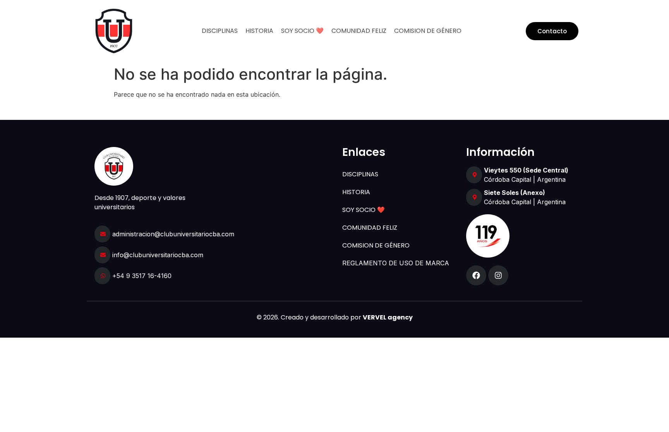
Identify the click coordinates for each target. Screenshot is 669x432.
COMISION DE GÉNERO (427, 30)
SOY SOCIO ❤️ (302, 30)
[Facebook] (476, 275)
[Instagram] (498, 275)
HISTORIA (259, 30)
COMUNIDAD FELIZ (358, 30)
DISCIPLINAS (220, 30)
